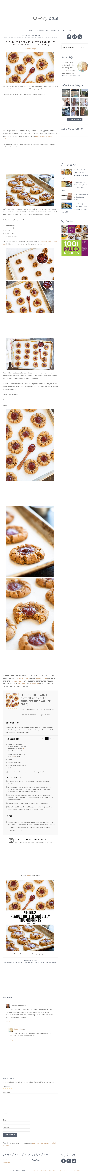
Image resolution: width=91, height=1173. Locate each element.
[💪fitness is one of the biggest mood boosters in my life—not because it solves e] (66, 102)
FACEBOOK (34, 684)
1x (46, 739)
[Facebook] (69, 36)
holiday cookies (24, 962)
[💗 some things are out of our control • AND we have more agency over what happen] (66, 111)
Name (5, 1113)
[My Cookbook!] (74, 257)
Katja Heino (18, 1029)
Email (5, 1120)
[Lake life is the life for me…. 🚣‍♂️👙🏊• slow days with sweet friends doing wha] (66, 93)
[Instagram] (74, 36)
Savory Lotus (45, 18)
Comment (7, 1092)
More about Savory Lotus (70, 76)
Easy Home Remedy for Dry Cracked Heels (81, 197)
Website (6, 1127)
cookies (15, 962)
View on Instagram (75, 119)
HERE (28, 876)
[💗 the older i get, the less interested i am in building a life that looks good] (75, 93)
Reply (8, 1021)
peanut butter (35, 962)
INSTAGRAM (23, 678)
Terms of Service (75, 1170)
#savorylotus (15, 681)
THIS (24, 749)
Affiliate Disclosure (40, 1170)
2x (50, 739)
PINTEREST (22, 684)
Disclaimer (52, 1170)
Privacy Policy (63, 1170)
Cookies (34, 960)
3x (53, 739)
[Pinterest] (79, 36)
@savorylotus (41, 678)
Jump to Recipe (30, 49)
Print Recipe (30, 714)
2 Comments (36, 35)
